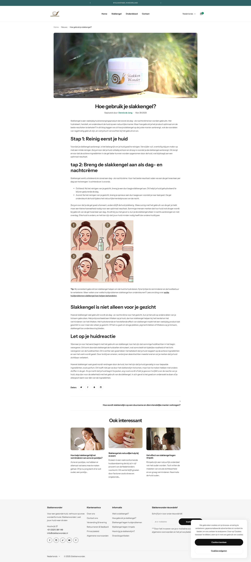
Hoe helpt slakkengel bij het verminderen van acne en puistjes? (86, 456)
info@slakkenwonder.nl (57, 533)
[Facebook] (49, 540)
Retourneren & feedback (98, 527)
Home (56, 27)
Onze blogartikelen (120, 535)
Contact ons (92, 518)
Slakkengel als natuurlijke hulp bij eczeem (123, 454)
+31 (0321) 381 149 (55, 529)
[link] (81, 387)
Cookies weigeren (219, 551)
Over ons (91, 513)
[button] (90, 3)
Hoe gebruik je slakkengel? (124, 518)
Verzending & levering (97, 522)
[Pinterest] (75, 540)
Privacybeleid (93, 531)
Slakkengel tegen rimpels (123, 527)
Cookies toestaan (219, 542)
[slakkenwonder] (55, 14)
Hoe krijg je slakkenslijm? (123, 531)
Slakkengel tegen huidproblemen (127, 522)
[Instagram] (56, 540)
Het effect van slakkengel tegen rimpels (160, 456)
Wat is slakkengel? (120, 513)
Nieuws (64, 27)
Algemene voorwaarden (98, 535)
